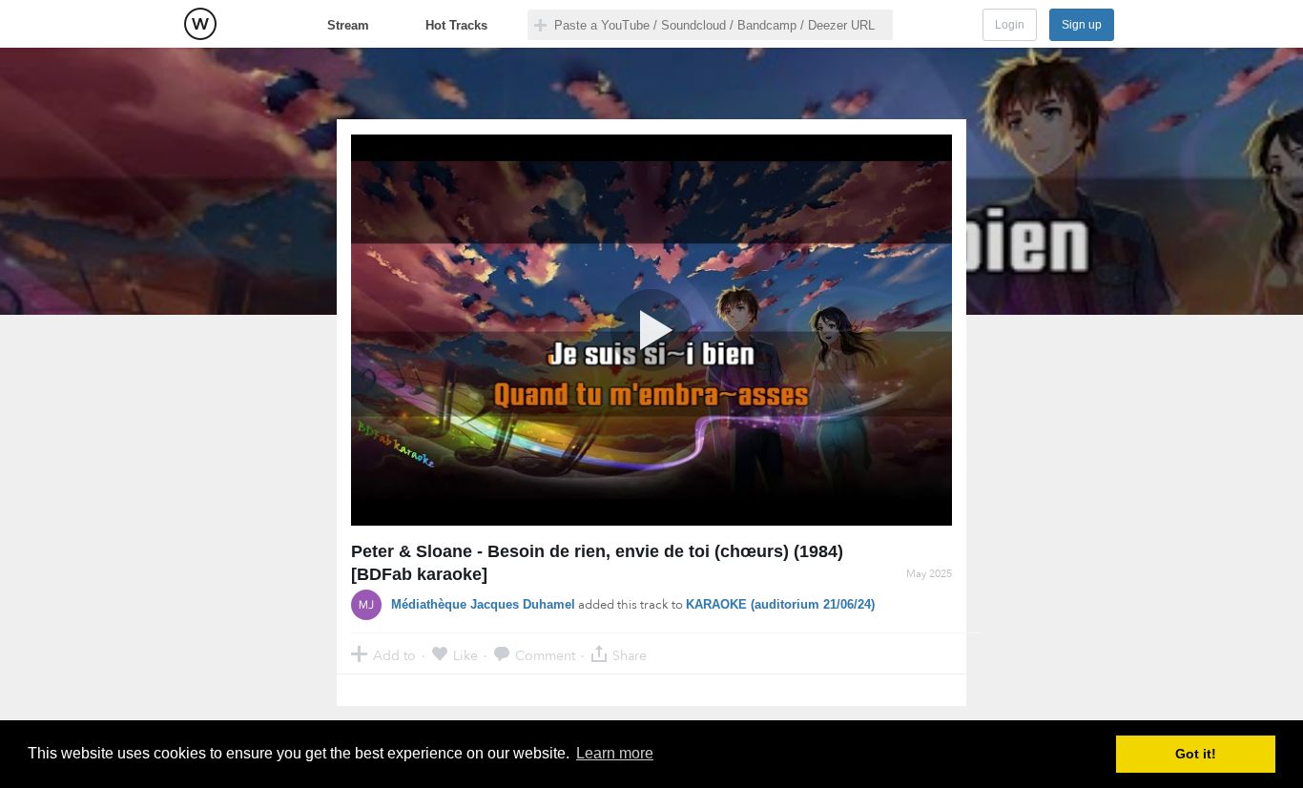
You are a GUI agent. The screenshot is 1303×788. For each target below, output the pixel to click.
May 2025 (929, 574)
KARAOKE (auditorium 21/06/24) (780, 604)
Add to (394, 655)
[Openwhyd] (200, 24)
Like (465, 655)
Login (1009, 24)
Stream (348, 25)
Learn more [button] (614, 753)
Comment (545, 655)
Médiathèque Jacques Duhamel (483, 604)
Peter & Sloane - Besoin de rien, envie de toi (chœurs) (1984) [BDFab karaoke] (597, 563)
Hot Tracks (456, 25)
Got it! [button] (1195, 753)
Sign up (1082, 24)
